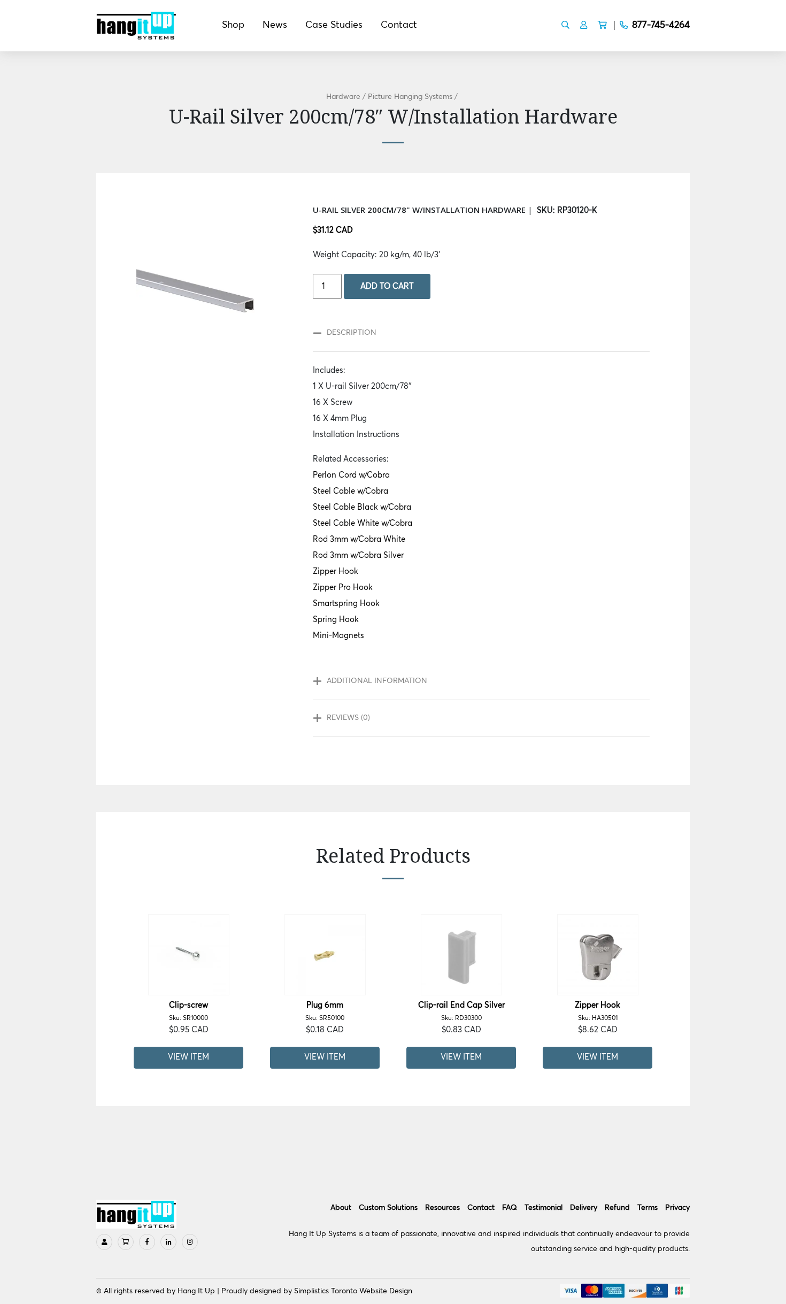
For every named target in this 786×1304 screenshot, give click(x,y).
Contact (399, 25)
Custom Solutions (388, 1207)
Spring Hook (336, 620)
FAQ (509, 1207)
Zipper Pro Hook (343, 588)
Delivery (583, 1207)
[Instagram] (190, 1242)
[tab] (476, 333)
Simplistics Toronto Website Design (353, 1291)
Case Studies (334, 25)
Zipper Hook (335, 571)
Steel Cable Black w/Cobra (362, 507)
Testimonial (543, 1207)
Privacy (677, 1207)
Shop (233, 25)
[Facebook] (147, 1242)
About (340, 1207)
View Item (188, 1057)
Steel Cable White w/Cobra (362, 523)
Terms (647, 1207)
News (275, 25)
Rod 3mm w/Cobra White (359, 539)
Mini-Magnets (338, 636)
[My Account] (104, 1242)
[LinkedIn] (168, 1242)
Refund (617, 1207)
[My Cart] (126, 1242)
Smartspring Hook (346, 604)
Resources (442, 1207)
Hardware (343, 97)
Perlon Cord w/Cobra (351, 475)
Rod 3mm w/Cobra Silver (358, 555)
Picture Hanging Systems (410, 97)
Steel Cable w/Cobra (350, 491)
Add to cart (387, 286)
